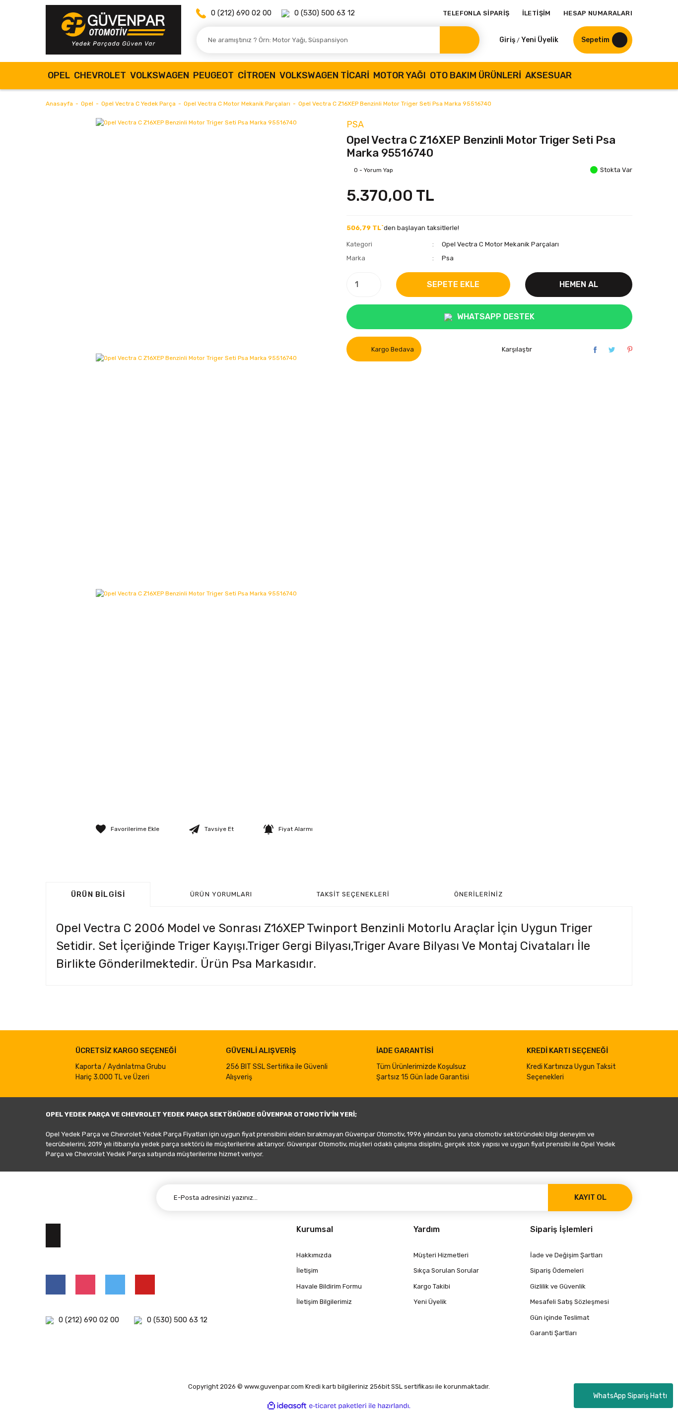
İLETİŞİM (536, 13)
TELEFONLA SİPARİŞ (476, 13)
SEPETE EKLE (453, 284)
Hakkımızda (314, 1255)
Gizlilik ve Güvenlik (558, 1286)
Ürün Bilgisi (98, 894)
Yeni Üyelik (539, 40)
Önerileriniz (478, 894)
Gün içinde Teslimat (559, 1317)
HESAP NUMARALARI (597, 13)
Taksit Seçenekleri (353, 894)
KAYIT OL (590, 1197)
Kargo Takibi (431, 1286)
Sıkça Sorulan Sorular (446, 1270)
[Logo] (113, 29)
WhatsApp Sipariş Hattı (630, 1396)
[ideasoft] (287, 1406)
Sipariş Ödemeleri (557, 1270)
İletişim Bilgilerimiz (324, 1301)
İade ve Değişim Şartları (566, 1255)
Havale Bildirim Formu (329, 1286)
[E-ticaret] (338, 1406)
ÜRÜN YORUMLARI (221, 894)
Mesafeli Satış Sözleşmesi (569, 1301)
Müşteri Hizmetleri (441, 1255)
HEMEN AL (578, 284)
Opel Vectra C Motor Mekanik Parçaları (500, 244)
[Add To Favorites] (127, 828)
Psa (355, 124)
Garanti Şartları (553, 1333)
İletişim (307, 1270)
